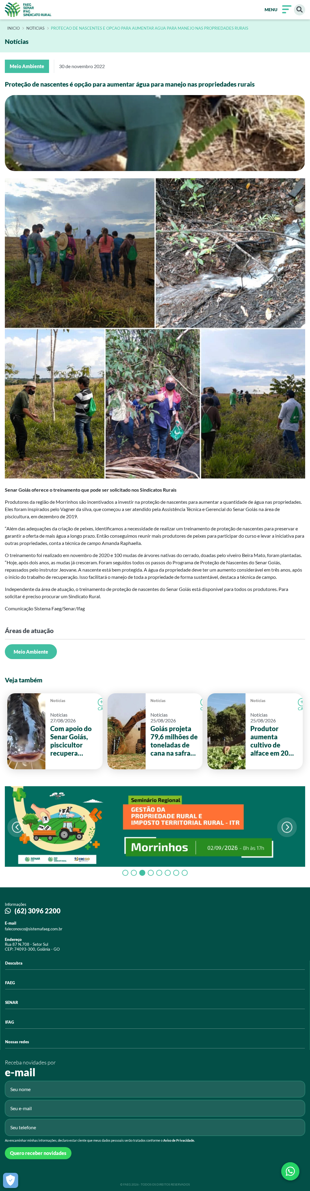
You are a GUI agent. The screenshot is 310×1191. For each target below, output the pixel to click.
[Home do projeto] (28, 9)
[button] (287, 827)
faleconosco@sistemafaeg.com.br (33, 928)
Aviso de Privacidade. (179, 1140)
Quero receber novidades (38, 1153)
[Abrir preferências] (10, 1180)
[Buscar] (299, 9)
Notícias (57, 700)
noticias (35, 28)
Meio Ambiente (31, 652)
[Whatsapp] (290, 1171)
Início (13, 28)
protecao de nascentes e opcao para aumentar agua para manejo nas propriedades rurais (149, 28)
